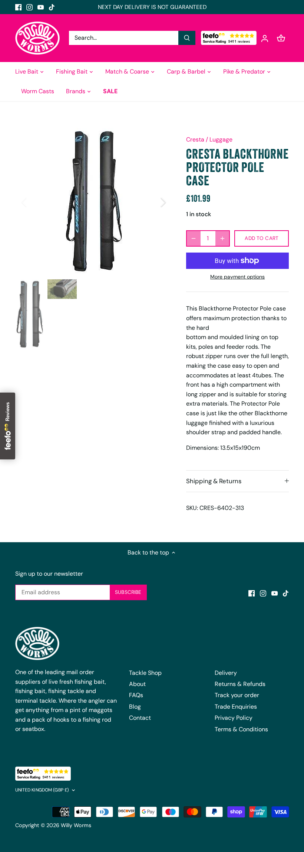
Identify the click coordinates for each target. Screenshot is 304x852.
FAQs (136, 695)
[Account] (265, 38)
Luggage (220, 139)
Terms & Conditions (241, 729)
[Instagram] (29, 7)
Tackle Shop (145, 673)
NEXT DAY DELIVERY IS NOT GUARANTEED (152, 7)
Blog (135, 706)
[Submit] (186, 38)
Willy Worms (76, 825)
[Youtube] (40, 7)
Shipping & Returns (213, 481)
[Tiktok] (52, 7)
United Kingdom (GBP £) (42, 790)
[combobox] (124, 38)
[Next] (153, 202)
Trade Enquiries (236, 706)
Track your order (237, 695)
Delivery (226, 673)
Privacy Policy (233, 718)
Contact (140, 718)
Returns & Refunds (240, 684)
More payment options (237, 277)
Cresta (195, 139)
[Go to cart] (281, 38)
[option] (93, 202)
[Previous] (33, 202)
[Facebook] (18, 7)
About (137, 684)
